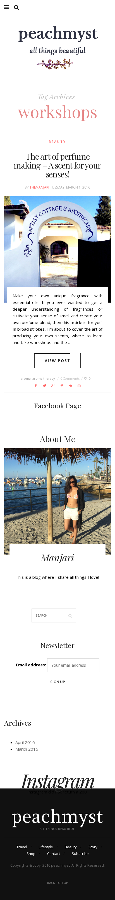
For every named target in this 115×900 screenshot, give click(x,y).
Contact (53, 853)
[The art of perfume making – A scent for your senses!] (57, 249)
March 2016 (26, 749)
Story (92, 846)
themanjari (39, 187)
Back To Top (57, 883)
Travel (21, 846)
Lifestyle (46, 846)
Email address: (31, 664)
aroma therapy (43, 378)
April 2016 (25, 742)
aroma (26, 378)
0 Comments (70, 378)
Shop (31, 853)
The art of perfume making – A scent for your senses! (57, 165)
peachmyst (58, 816)
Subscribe (80, 853)
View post (58, 360)
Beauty (57, 141)
